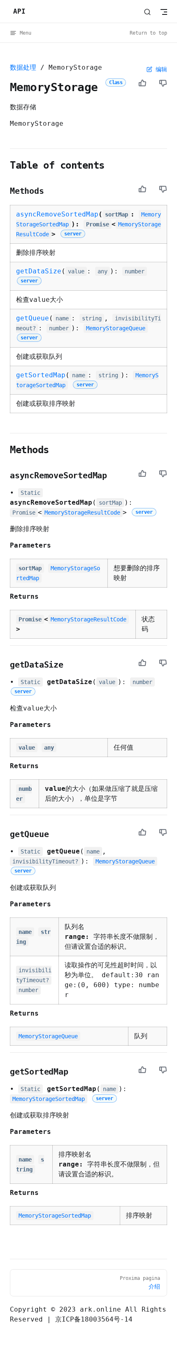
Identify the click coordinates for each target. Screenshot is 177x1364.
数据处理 (23, 67)
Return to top (148, 33)
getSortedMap (40, 375)
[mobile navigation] (164, 12)
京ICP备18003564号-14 (94, 1319)
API (19, 11)
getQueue (32, 318)
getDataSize (38, 271)
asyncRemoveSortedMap (57, 214)
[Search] (147, 11)
